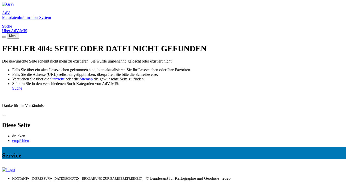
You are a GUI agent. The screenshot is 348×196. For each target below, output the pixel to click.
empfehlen (20, 140)
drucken (18, 136)
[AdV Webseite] (8, 4)
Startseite (57, 79)
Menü (13, 36)
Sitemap (86, 79)
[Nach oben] (4, 115)
